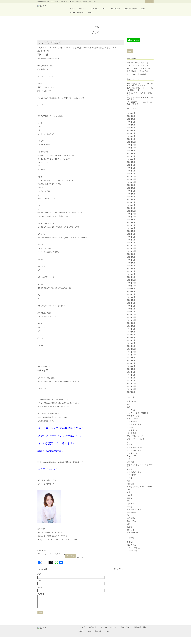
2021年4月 (131, 268)
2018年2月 (131, 378)
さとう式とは (77, 48)
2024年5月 (131, 162)
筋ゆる (129, 515)
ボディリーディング (135, 447)
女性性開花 (98, 48)
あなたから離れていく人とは (138, 68)
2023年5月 (131, 196)
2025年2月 (131, 136)
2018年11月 (131, 352)
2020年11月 (131, 283)
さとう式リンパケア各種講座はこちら (60, 428)
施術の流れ (115, 9)
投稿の (131, 545)
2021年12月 (131, 245)
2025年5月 (131, 127)
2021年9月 (131, 254)
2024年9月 (131, 150)
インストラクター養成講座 (137, 413)
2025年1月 (131, 139)
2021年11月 (131, 248)
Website (40, 587)
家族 (129, 481)
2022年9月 (131, 219)
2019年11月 (131, 317)
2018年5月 (131, 369)
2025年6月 (131, 125)
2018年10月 (131, 355)
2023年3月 (131, 202)
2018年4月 (131, 372)
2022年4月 (131, 234)
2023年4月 (131, 199)
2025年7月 (131, 122)
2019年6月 (131, 332)
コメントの (133, 548)
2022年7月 (131, 225)
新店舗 (129, 498)
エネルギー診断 (133, 416)
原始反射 (130, 462)
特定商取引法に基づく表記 (137, 71)
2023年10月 (131, 182)
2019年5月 (131, 334)
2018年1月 (131, 380)
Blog (90, 12)
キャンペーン (132, 419)
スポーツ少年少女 (77, 12)
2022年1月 (131, 242)
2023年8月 (131, 188)
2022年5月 (131, 231)
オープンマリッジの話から (137, 65)
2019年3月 (131, 340)
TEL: (149, 2)
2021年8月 (131, 257)
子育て (129, 478)
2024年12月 (131, 142)
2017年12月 (131, 383)
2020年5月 (131, 300)
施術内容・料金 (130, 9)
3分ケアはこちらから (47, 469)
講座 (143, 9)
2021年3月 (131, 271)
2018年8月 (131, 360)
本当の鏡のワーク (134, 510)
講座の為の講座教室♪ (50, 450)
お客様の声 (131, 401)
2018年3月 (131, 375)
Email (39, 581)
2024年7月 (131, 156)
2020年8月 (131, 291)
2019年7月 (131, 329)
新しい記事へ (44, 569)
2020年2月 (131, 309)
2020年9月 (131, 288)
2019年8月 (131, 326)
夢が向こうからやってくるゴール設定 (140, 465)
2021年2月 (131, 274)
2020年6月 (131, 297)
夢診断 (129, 469)
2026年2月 (131, 113)
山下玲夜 (135, 90)
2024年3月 (131, 168)
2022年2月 (131, 240)
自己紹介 (82, 9)
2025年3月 (131, 133)
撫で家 (129, 495)
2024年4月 (131, 165)
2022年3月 (131, 237)
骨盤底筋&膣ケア (134, 533)
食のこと (130, 530)
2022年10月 (131, 217)
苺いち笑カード (133, 521)
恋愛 (129, 492)
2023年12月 (131, 176)
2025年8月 (131, 119)
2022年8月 (131, 222)
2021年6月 (131, 263)
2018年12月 (131, 349)
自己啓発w (131, 518)
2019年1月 (131, 346)
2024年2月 (131, 171)
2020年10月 (131, 286)
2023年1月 (131, 208)
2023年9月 (131, 185)
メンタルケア (132, 453)
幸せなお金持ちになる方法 (137, 97)
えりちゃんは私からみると (137, 74)
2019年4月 (131, 337)
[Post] (51, 562)
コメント (41, 594)
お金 (129, 407)
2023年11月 (131, 179)
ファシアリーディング (136, 439)
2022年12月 (131, 211)
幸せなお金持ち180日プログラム (140, 487)
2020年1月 (131, 311)
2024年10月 (131, 148)
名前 (39, 574)
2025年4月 (131, 130)
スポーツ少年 (132, 421)
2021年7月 (131, 260)
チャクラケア (132, 430)
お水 (129, 404)
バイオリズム (132, 433)
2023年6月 (131, 194)
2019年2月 (131, 343)
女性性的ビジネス (134, 472)
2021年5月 (131, 265)
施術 (108, 48)
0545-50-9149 (41, 550)
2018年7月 (131, 363)
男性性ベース (132, 512)
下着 (129, 459)
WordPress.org (132, 551)
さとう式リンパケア (99, 9)
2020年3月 (131, 306)
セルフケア (86, 48)
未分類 (129, 507)
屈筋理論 (130, 484)
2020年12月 (131, 280)
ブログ (92, 48)
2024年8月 (131, 153)
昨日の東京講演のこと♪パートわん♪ (140, 89)
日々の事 (113, 48)
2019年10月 (131, 320)
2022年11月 (131, 214)
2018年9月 (131, 357)
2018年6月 (131, 366)
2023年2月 (131, 205)
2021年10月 (131, 251)
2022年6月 (131, 228)
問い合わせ (70, 556)
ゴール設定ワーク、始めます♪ (55, 443)
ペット (129, 444)
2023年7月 (131, 191)
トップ (72, 9)
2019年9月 (131, 323)
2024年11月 (131, 145)
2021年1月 (131, 277)
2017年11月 (131, 386)
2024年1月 (131, 173)
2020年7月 (131, 294)
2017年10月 (131, 389)
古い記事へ (118, 569)
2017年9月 (131, 392)
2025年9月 (131, 116)
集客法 (129, 527)
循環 (104, 48)
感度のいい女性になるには (137, 63)
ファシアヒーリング (135, 436)
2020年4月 (131, 303)
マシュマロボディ (134, 450)
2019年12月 (131, 314)
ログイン (130, 542)
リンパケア (131, 456)
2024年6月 (131, 159)
